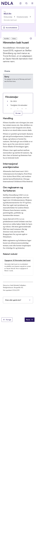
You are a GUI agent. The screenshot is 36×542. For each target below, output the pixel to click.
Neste (28, 320)
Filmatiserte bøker (22, 17)
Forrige (8, 320)
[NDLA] (7, 3)
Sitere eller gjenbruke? (13, 300)
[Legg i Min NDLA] (31, 38)
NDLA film (7, 13)
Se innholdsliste (11, 28)
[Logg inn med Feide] (20, 3)
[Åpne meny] (32, 3)
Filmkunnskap (8, 17)
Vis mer (18, 113)
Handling (8, 118)
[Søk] (26, 3)
